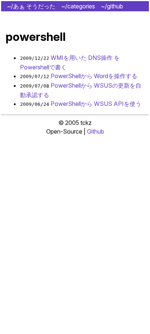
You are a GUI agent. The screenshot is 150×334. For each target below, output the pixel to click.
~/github (112, 6)
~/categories (78, 6)
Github (95, 131)
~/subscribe (127, 16)
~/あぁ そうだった (31, 6)
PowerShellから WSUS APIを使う (96, 103)
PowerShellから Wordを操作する (94, 76)
